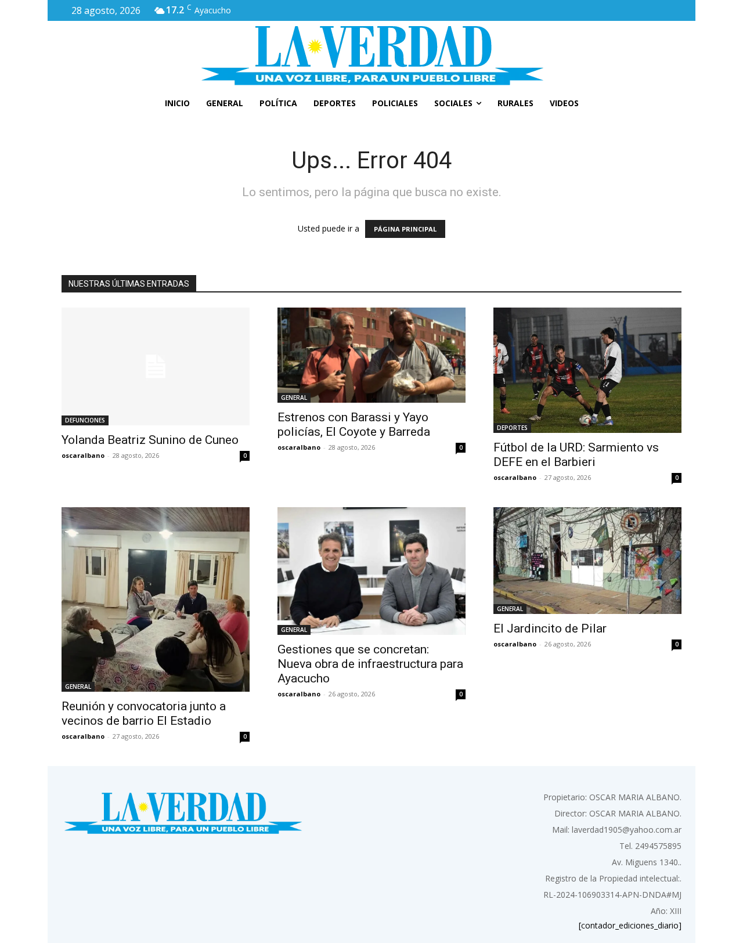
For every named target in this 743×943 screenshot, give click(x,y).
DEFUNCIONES (85, 420)
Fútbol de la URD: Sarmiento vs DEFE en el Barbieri (576, 454)
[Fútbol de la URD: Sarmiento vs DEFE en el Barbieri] (587, 370)
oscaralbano (83, 455)
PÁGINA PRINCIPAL (405, 229)
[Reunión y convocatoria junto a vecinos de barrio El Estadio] (156, 599)
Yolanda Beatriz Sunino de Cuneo (150, 440)
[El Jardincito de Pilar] (587, 560)
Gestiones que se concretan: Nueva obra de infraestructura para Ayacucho (370, 663)
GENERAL (294, 397)
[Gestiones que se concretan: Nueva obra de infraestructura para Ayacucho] (371, 571)
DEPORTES (512, 428)
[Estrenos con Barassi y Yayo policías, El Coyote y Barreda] (371, 355)
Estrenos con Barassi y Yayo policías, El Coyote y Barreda (353, 424)
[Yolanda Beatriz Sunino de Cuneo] (156, 366)
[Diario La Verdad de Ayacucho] (371, 55)
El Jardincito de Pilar (550, 628)
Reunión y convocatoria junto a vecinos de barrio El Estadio (144, 713)
